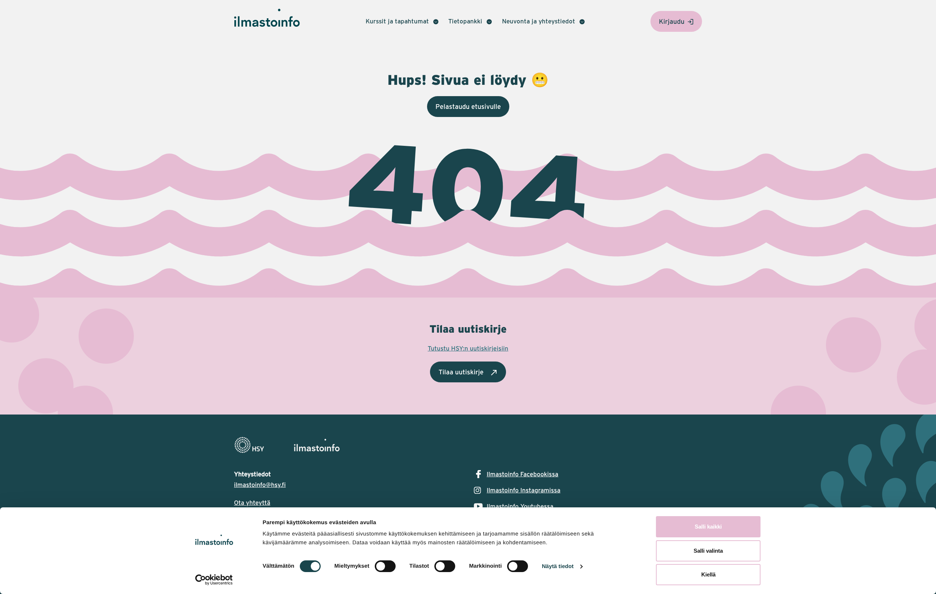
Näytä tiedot (558, 566)
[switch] (385, 566)
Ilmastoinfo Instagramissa (524, 490)
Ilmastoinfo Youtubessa (520, 506)
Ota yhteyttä (252, 503)
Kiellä (708, 574)
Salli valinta (708, 551)
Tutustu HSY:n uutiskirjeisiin (468, 348)
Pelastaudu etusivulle (468, 106)
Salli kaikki (708, 526)
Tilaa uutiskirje (460, 371)
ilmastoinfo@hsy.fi (260, 485)
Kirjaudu (671, 21)
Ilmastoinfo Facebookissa (522, 474)
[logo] (468, 445)
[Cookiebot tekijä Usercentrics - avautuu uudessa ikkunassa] (214, 579)
